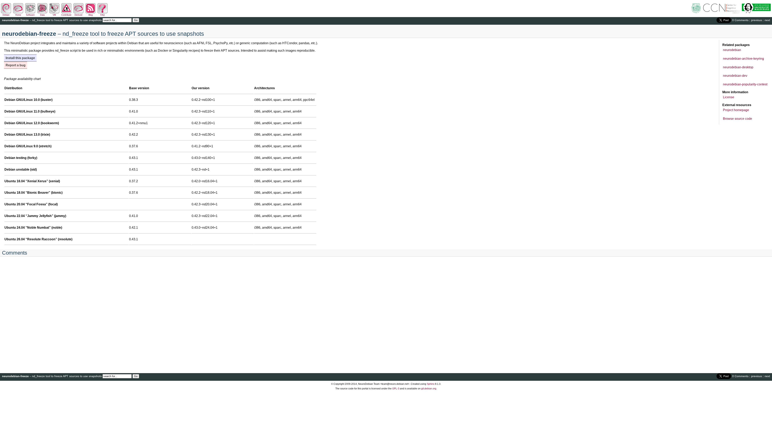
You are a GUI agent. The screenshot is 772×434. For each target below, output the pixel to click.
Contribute (66, 15)
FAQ (102, 15)
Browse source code (737, 118)
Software (30, 15)
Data (42, 15)
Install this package (20, 58)
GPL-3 (395, 388)
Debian (6, 15)
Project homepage (736, 110)
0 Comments (740, 20)
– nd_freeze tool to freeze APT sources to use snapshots (52, 20)
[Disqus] (386, 312)
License (728, 97)
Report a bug (16, 65)
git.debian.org (428, 388)
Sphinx (430, 384)
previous (756, 20)
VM (54, 15)
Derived (78, 15)
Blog (90, 15)
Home (18, 15)
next (767, 20)
